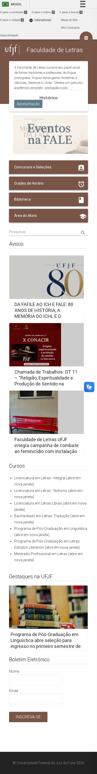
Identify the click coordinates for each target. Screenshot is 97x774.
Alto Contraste (70, 27)
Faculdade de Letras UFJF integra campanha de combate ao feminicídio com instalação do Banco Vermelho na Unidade (46, 451)
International (40, 20)
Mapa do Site (69, 20)
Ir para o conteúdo (13, 12)
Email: (14, 691)
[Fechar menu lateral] (86, 37)
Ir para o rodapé (11, 20)
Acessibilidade (9, 35)
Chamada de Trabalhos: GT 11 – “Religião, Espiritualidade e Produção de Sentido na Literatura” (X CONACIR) (45, 381)
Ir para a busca (70, 12)
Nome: (14, 671)
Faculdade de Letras (54, 50)
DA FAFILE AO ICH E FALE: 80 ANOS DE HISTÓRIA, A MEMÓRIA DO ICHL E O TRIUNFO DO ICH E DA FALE (43, 313)
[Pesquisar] (48, 232)
